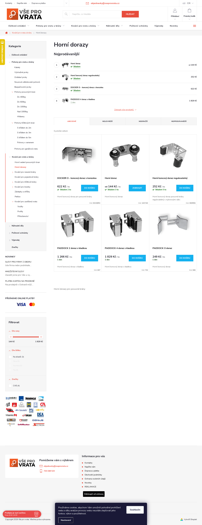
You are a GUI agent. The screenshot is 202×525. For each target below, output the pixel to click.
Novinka (17, 365)
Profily (20, 211)
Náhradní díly (17, 225)
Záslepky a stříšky (22, 191)
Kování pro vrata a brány (23, 157)
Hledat (130, 14)
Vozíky (20, 206)
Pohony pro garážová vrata (26, 149)
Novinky (88, 482)
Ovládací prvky (20, 77)
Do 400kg (21, 97)
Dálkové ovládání (19, 55)
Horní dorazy (20, 167)
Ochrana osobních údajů (95, 478)
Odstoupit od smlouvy (93, 494)
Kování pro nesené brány (25, 172)
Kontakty (8, 3)
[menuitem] (19, 26)
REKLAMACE (90, 486)
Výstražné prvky (21, 72)
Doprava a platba (38, 3)
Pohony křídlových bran (24, 123)
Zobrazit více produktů (124, 110)
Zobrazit (137, 188)
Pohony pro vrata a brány (23, 62)
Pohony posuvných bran (24, 92)
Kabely (17, 67)
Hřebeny (20, 116)
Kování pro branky (22, 187)
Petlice (17, 196)
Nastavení (66, 520)
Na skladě (18, 357)
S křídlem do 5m (24, 137)
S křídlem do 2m (24, 128)
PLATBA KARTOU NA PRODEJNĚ (19, 281)
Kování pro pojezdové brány (26, 177)
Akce (16, 361)
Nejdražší (143, 121)
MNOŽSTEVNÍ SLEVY (14, 271)
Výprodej (16, 240)
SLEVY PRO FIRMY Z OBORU (18, 262)
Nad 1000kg (22, 111)
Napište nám (22, 3)
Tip (15, 370)
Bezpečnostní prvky (22, 87)
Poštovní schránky (20, 233)
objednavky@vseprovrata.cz (56, 466)
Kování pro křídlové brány (25, 182)
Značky (15, 247)
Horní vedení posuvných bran (27, 162)
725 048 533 (49, 471)
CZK (188, 3)
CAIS (16, 385)
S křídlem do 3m (24, 132)
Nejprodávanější (178, 121)
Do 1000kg (22, 106)
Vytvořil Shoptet (190, 519)
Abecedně (71, 121)
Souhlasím (135, 509)
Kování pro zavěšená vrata (26, 201)
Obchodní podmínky (93, 474)
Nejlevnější (107, 121)
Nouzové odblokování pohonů (27, 82)
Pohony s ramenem (25, 142)
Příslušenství (22, 216)
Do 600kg (21, 102)
